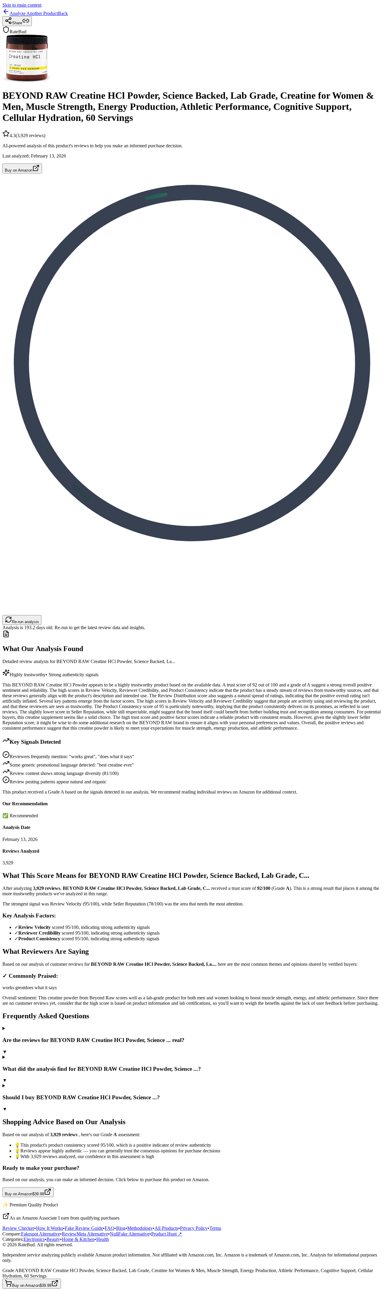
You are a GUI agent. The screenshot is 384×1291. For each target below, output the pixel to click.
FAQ (109, 1228)
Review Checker (18, 1228)
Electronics (34, 1239)
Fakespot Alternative (40, 1233)
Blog (120, 1228)
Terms (215, 1228)
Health (102, 1239)
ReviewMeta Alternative (85, 1233)
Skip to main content (21, 5)
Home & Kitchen (78, 1239)
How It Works (49, 1228)
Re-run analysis (25, 622)
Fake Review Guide (84, 1228)
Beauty (53, 1239)
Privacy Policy (194, 1228)
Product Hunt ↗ (166, 1233)
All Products (166, 1228)
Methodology (140, 1228)
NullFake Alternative (129, 1233)
